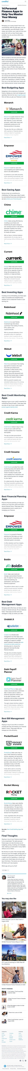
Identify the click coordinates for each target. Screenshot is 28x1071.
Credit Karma (7, 427)
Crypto (10, 1041)
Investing (11, 1033)
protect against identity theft (10, 407)
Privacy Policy (13, 1068)
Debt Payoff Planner (9, 689)
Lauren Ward (7, 20)
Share (5, 870)
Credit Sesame (8, 467)
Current (6, 266)
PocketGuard (7, 752)
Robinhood (7, 322)
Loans (10, 1035)
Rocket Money (8, 803)
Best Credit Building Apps (14, 829)
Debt (3, 1036)
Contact (20, 1035)
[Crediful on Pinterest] (25, 1060)
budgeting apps (21, 95)
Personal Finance (5, 5)
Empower (6, 167)
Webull (6, 364)
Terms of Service (5, 1068)
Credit (3, 1033)
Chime (6, 221)
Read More (7, 137)
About (20, 1033)
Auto (3, 1040)
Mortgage (4, 1042)
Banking (3, 1035)
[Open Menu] (25, 1)
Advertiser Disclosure (22, 5)
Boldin (6, 574)
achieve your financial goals (13, 199)
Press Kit (20, 1036)
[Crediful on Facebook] (20, 1060)
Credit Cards (4, 1038)
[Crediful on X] (23, 1060)
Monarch (6, 116)
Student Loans (12, 1039)
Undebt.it (6, 635)
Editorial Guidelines (21, 1039)
